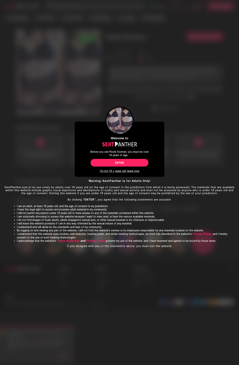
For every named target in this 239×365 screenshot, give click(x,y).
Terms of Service (68, 240)
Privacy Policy (95, 240)
